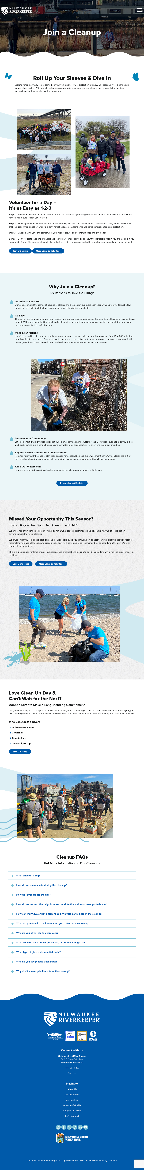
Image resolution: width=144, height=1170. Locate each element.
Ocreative (112, 1160)
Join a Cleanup (20, 251)
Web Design (86, 1160)
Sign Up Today (20, 751)
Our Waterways (72, 1094)
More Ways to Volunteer (48, 251)
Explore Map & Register (72, 483)
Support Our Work (72, 1110)
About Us (72, 1089)
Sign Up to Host (21, 563)
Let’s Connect (72, 1115)
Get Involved (72, 1099)
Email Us (72, 1073)
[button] (72, 876)
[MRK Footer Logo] (72, 1013)
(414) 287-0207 (72, 1067)
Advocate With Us (72, 1105)
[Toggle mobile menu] (140, 10)
